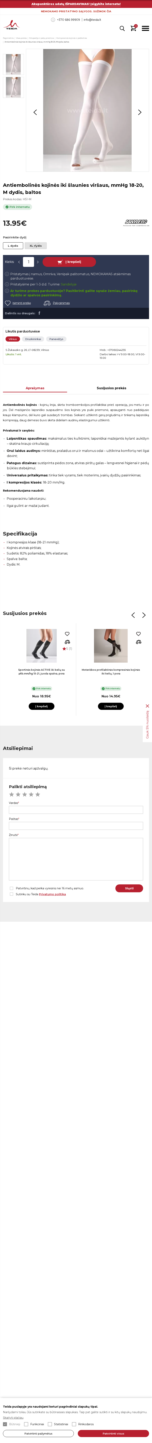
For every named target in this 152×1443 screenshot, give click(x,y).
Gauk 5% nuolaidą (147, 725)
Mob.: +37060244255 (113, 349)
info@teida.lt (92, 20)
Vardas (13, 803)
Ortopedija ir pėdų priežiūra (41, 38)
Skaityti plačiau (13, 1417)
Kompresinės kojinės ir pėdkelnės (71, 38)
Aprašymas (35, 388)
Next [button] (140, 112)
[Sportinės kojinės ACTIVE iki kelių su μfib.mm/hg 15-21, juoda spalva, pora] (41, 646)
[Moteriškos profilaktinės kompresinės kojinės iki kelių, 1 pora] (111, 646)
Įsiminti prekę (21, 303)
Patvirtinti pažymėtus (38, 1433)
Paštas (13, 819)
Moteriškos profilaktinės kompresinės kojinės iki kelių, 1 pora (111, 671)
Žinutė (13, 835)
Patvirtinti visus (113, 1433)
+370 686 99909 (68, 20)
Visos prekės (21, 38)
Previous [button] (35, 112)
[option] (87, 110)
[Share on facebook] (39, 313)
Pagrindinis (8, 38)
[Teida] (11, 25)
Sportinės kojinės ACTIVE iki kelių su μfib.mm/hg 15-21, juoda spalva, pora (41, 671)
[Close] (147, 706)
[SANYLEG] (136, 223)
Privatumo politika (52, 894)
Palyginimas (61, 303)
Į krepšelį (73, 262)
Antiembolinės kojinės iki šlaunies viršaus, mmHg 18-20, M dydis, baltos (37, 42)
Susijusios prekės (111, 388)
